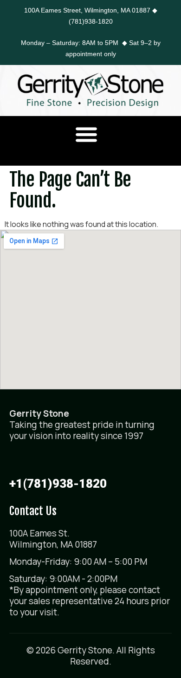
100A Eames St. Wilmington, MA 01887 (53, 538)
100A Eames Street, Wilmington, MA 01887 (87, 10)
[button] (86, 133)
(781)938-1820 (91, 21)
